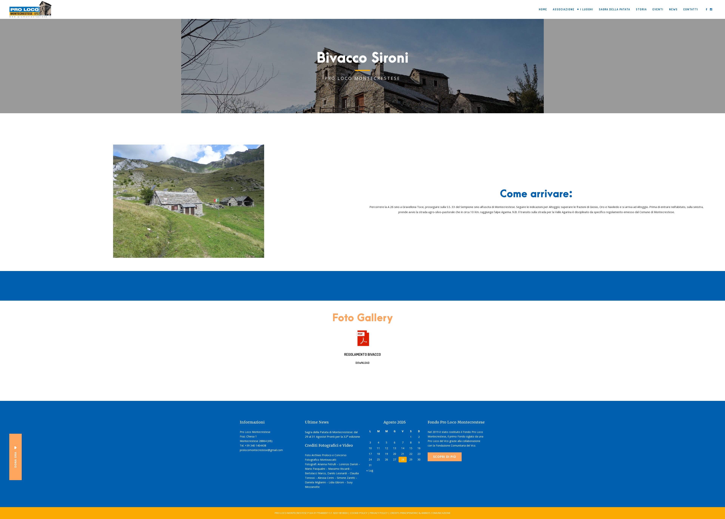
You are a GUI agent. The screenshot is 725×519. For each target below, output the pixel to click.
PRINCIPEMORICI (409, 513)
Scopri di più (444, 457)
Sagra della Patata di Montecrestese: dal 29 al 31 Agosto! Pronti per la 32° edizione (332, 434)
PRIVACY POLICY (379, 513)
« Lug (369, 470)
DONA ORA (15, 460)
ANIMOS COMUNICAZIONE (435, 513)
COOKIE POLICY (358, 513)
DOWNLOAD (362, 363)
